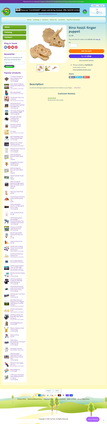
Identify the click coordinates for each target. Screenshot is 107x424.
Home (29, 20)
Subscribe (9, 66)
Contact (45, 20)
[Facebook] (5, 47)
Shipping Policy (48, 399)
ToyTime (52, 419)
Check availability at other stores (82, 70)
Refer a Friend (71, 399)
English (49, 391)
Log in (94, 5)
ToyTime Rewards (73, 20)
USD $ (57, 391)
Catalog (37, 20)
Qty (70, 42)
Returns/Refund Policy (35, 399)
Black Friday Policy (83, 399)
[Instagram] (16, 47)
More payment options (86, 60)
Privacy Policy (22, 399)
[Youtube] (12, 47)
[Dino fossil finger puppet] (40, 68)
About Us (53, 20)
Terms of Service (60, 399)
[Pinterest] (9, 47)
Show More (77, 88)
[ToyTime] (6, 11)
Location (61, 20)
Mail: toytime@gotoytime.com (47, 14)
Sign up (101, 5)
